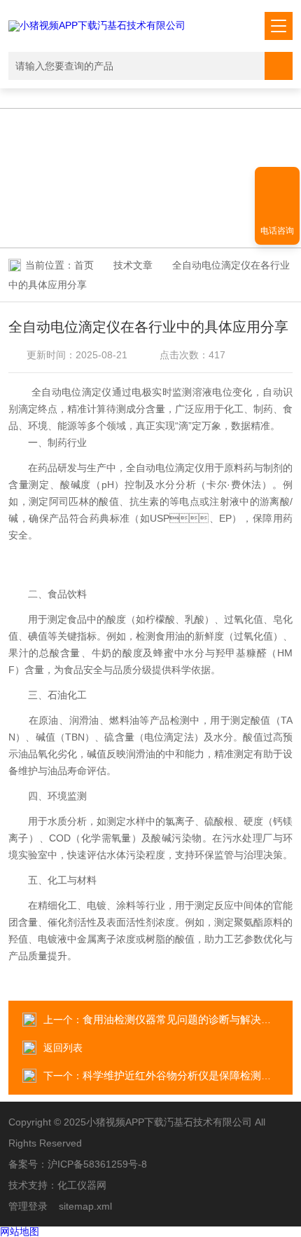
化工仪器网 (81, 1185)
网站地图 (19, 1231)
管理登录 (28, 1206)
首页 (84, 265)
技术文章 (133, 265)
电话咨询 (277, 231)
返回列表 (63, 1047)
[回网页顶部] (277, 182)
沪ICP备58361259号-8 (97, 1164)
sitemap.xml (85, 1206)
